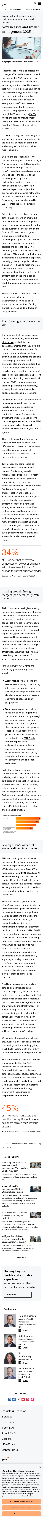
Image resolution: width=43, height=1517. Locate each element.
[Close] (40, 1467)
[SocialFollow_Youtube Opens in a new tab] (23, 1400)
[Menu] (39, 3)
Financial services (32, 9)
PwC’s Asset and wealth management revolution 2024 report (19, 118)
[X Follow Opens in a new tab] (18, 1400)
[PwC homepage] (5, 3)
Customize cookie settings (21, 1502)
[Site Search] (35, 3)
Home (4, 9)
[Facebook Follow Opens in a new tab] (14, 1400)
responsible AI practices (15, 1095)
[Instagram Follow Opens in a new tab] (27, 1400)
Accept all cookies (21, 1514)
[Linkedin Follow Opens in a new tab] (20, 1330)
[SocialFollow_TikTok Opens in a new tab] (32, 1400)
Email (25, 1331)
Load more (21, 1257)
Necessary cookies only (21, 1508)
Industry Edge (15, 9)
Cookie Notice (27, 1496)
